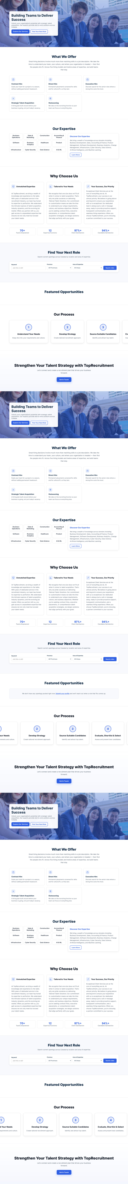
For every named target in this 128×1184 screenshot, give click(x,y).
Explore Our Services (20, 31)
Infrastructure (16, 150)
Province (49, 264)
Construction (44, 135)
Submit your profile (62, 693)
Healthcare (45, 143)
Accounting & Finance (59, 136)
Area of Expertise (78, 264)
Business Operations (16, 136)
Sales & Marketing (30, 136)
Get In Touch (64, 380)
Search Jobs (110, 268)
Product (59, 143)
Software (16, 143)
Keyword (14, 264)
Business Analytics (30, 143)
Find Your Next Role (39, 31)
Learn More (76, 155)
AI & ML (59, 150)
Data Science (44, 150)
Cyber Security (30, 150)
